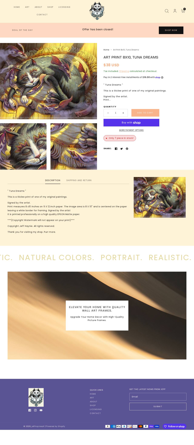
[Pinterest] (127, 148)
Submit (158, 406)
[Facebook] (116, 148)
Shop (93, 405)
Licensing (96, 409)
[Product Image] (48, 81)
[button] (166, 11)
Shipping (124, 71)
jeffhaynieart (38, 426)
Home (106, 49)
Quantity (110, 107)
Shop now (171, 30)
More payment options (131, 130)
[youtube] (41, 411)
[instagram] (35, 411)
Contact (95, 413)
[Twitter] (121, 148)
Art (92, 398)
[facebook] (29, 411)
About (93, 401)
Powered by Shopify (55, 426)
